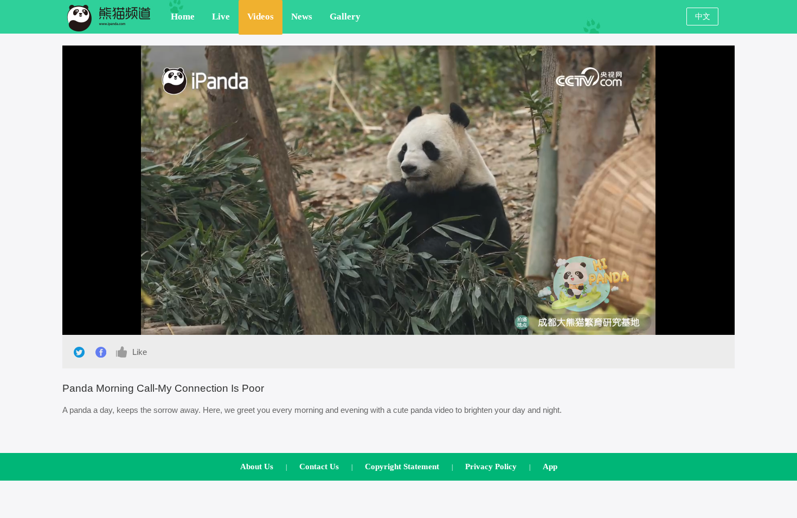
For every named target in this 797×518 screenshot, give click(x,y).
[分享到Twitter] (79, 352)
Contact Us (319, 466)
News (301, 16)
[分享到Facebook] (100, 352)
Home (183, 16)
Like (137, 352)
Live (221, 16)
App (550, 466)
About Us (256, 466)
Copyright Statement (402, 466)
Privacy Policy (491, 466)
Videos (260, 16)
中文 (702, 16)
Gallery (345, 16)
